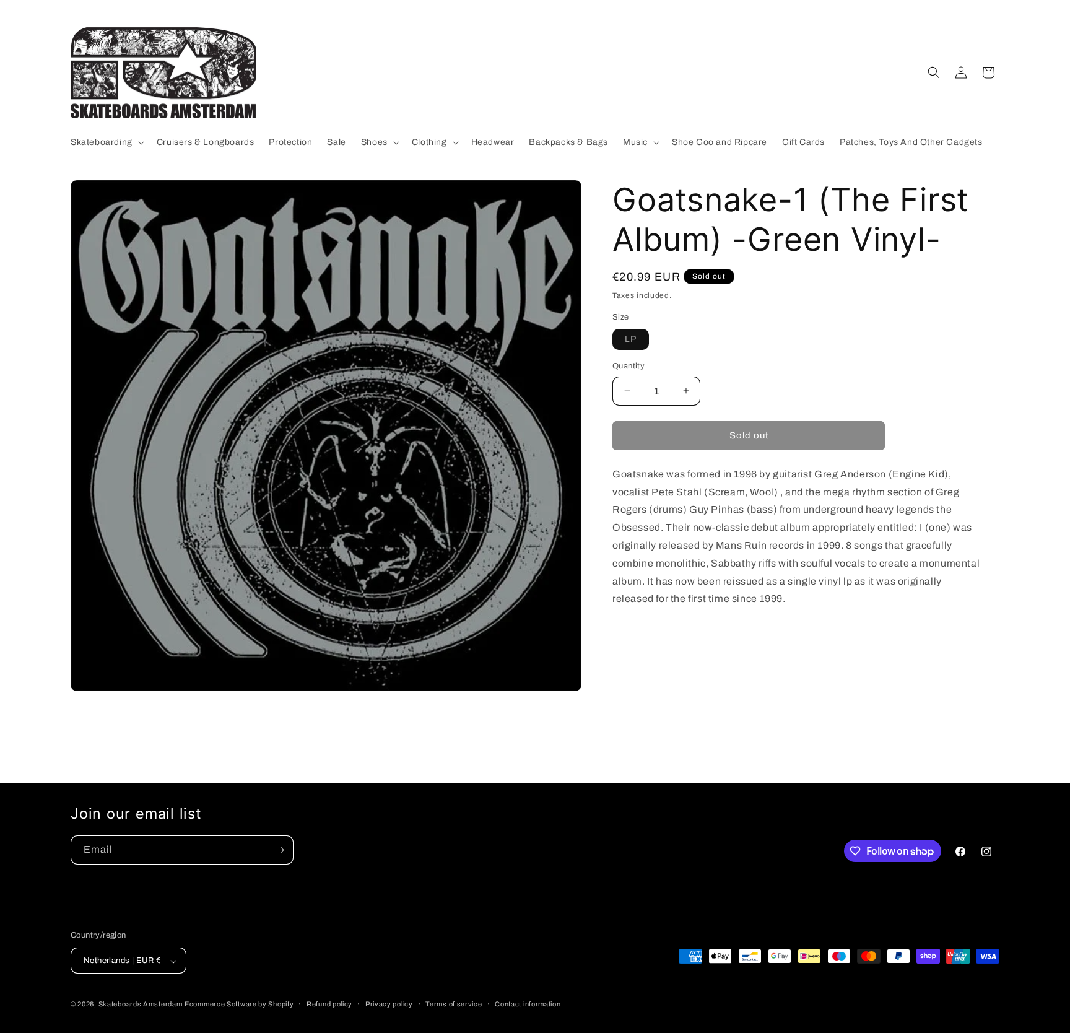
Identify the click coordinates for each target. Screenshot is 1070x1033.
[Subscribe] (279, 850)
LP (637, 342)
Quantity (628, 366)
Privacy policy (389, 1004)
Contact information (527, 1004)
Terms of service (453, 1004)
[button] (106, 142)
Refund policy (329, 1004)
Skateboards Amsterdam (140, 1004)
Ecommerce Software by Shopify (239, 1004)
